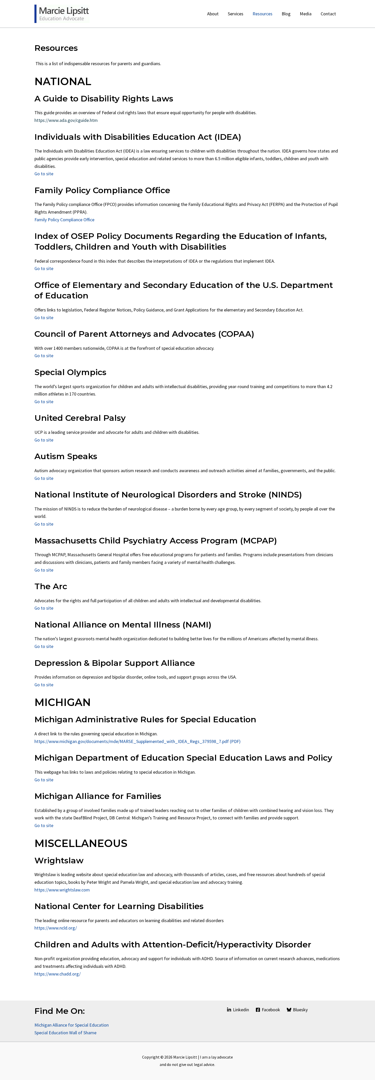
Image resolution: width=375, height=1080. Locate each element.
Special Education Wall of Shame (65, 1033)
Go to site (43, 174)
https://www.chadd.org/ (57, 974)
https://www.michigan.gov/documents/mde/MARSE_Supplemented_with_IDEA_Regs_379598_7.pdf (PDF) (137, 741)
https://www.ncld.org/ (55, 928)
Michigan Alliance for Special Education (71, 1025)
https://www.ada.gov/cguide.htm (66, 120)
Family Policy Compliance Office (64, 220)
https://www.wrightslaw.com (62, 890)
